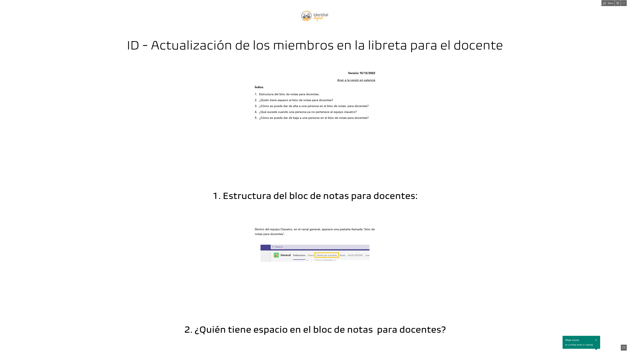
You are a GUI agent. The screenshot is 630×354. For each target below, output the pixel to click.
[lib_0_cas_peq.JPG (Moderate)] (314, 253)
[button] (608, 3)
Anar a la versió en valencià (356, 80)
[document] (315, 177)
